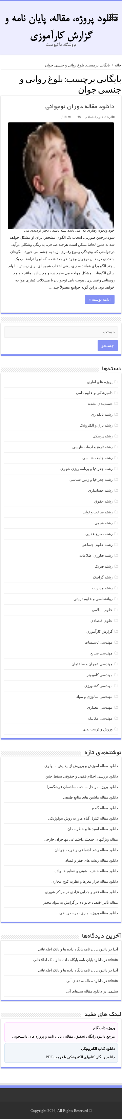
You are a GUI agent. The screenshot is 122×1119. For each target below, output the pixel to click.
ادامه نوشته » (99, 299)
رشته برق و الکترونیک (96, 425)
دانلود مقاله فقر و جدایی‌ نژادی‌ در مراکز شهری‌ (81, 892)
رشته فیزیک (104, 566)
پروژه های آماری (100, 382)
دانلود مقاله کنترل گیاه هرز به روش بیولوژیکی (83, 818)
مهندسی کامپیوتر (100, 675)
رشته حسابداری (100, 490)
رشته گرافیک (103, 577)
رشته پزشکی (103, 436)
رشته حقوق (103, 501)
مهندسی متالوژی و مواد (94, 696)
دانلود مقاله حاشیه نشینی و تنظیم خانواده (86, 871)
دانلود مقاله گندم (105, 808)
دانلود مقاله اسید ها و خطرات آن (92, 829)
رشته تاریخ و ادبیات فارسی (92, 447)
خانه (118, 65)
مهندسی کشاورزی (98, 686)
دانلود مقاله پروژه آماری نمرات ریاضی (88, 913)
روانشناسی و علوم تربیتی (93, 599)
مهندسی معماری (100, 707)
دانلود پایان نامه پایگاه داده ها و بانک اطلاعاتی (72, 949)
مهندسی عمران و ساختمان (92, 664)
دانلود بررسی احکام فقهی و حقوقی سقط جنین (81, 776)
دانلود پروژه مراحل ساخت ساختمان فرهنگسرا (82, 787)
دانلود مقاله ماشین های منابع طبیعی (90, 797)
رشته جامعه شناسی (97, 458)
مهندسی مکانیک (100, 718)
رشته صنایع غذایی (99, 534)
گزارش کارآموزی (99, 631)
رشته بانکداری (102, 414)
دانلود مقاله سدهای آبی (84, 981)
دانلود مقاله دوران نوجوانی (80, 107)
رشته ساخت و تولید (98, 512)
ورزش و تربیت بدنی (97, 729)
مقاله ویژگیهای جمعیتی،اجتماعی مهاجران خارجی (81, 839)
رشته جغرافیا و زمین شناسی (91, 479)
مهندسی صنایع (101, 653)
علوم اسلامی (102, 610)
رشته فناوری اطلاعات (96, 555)
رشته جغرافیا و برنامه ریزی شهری (86, 469)
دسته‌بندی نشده (100, 403)
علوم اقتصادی (101, 621)
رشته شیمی (104, 523)
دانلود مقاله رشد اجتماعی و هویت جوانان (86, 850)
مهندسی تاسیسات (99, 642)
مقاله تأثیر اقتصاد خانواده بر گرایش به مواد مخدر (80, 902)
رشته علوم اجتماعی (97, 117)
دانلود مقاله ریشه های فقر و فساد (91, 860)
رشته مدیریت (102, 588)
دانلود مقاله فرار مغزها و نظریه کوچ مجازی (85, 881)
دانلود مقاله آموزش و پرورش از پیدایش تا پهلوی (81, 766)
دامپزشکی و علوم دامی (94, 393)
